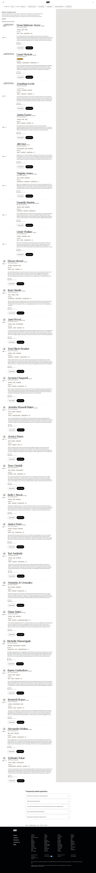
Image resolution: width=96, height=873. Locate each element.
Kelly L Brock (15, 495)
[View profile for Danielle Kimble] (9, 207)
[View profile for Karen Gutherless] (4, 670)
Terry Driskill (15, 465)
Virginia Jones (25, 173)
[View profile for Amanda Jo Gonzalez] (4, 582)
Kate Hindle (14, 290)
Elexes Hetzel (15, 261)
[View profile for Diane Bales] (4, 612)
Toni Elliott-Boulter (18, 348)
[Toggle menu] (14, 6)
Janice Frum (15, 524)
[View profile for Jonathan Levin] (9, 88)
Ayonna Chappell (18, 378)
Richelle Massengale (19, 641)
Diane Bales (15, 611)
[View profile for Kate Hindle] (4, 290)
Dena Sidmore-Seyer (28, 25)
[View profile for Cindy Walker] (9, 236)
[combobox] (12, 6)
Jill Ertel (21, 144)
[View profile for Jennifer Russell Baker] (4, 407)
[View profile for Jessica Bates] (4, 436)
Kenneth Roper (16, 699)
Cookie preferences (73, 856)
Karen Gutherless (18, 670)
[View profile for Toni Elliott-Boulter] (4, 348)
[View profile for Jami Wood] (4, 319)
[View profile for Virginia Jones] (9, 178)
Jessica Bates (15, 436)
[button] (20, 88)
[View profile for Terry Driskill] (4, 465)
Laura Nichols (24, 54)
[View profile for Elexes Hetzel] (4, 261)
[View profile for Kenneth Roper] (4, 699)
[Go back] (3, 2)
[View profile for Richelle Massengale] (4, 641)
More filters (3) (68, 6)
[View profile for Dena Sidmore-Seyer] (9, 30)
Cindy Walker (24, 231)
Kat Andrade (15, 553)
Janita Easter (24, 114)
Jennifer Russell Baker (21, 407)
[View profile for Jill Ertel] (9, 149)
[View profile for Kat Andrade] (4, 553)
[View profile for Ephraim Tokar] (4, 758)
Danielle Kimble (26, 202)
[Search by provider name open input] (93, 2)
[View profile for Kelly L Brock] (4, 495)
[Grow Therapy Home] (48, 2)
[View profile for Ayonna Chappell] (4, 378)
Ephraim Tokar (16, 758)
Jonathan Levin (25, 83)
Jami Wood (14, 319)
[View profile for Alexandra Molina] (4, 729)
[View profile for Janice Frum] (4, 524)
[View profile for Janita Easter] (9, 119)
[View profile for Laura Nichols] (9, 59)
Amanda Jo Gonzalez (20, 582)
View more (4, 18)
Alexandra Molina (18, 728)
